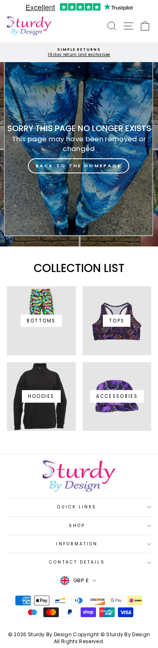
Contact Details (77, 562)
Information (77, 544)
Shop (77, 526)
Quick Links (76, 507)
